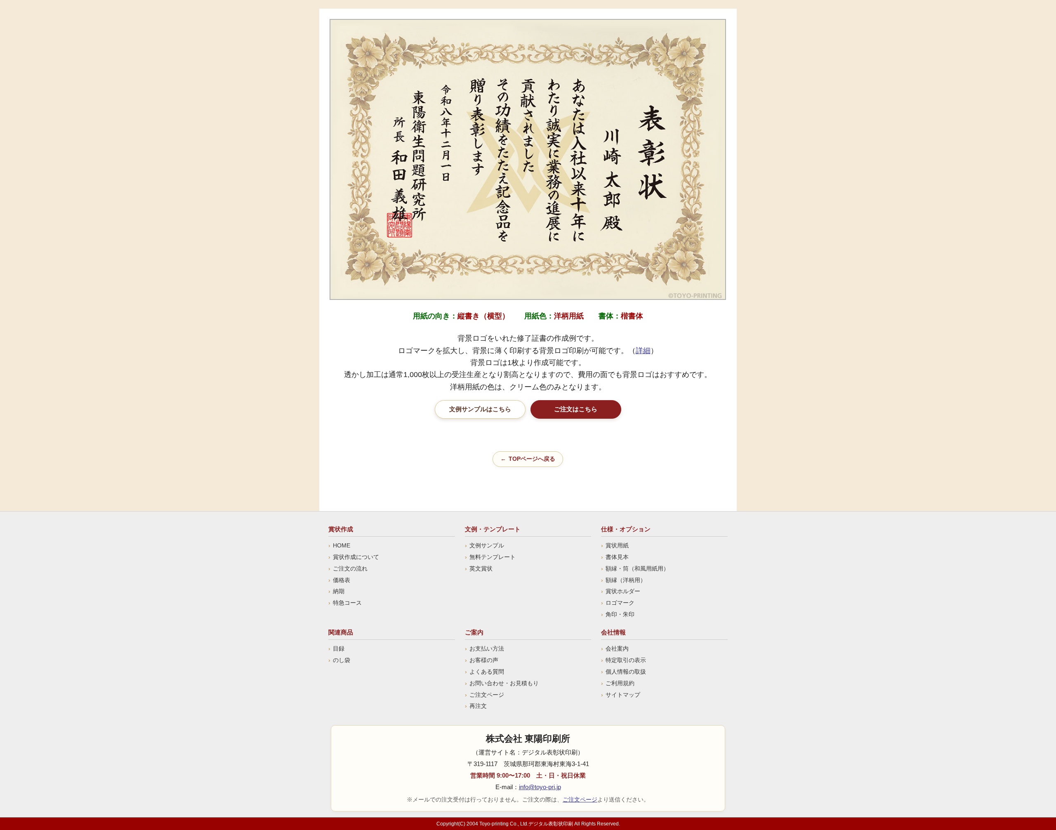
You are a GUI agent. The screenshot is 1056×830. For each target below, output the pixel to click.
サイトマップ (623, 694)
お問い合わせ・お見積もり (504, 683)
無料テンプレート (492, 557)
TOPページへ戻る (532, 458)
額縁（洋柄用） (626, 580)
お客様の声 (483, 660)
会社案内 (617, 648)
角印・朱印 (620, 614)
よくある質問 (486, 671)
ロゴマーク (620, 602)
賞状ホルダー (623, 591)
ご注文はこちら (575, 409)
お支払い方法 (486, 648)
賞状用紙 (617, 545)
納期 (338, 591)
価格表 (341, 580)
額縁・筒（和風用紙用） (637, 568)
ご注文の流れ (350, 568)
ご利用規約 (620, 683)
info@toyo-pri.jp (540, 786)
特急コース (347, 602)
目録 (338, 648)
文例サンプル (486, 545)
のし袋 (341, 660)
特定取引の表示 (626, 660)
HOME (341, 545)
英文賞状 (481, 568)
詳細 (643, 350)
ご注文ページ (486, 694)
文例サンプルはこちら (480, 409)
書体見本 (617, 557)
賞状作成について (356, 557)
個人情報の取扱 (626, 671)
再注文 (478, 706)
